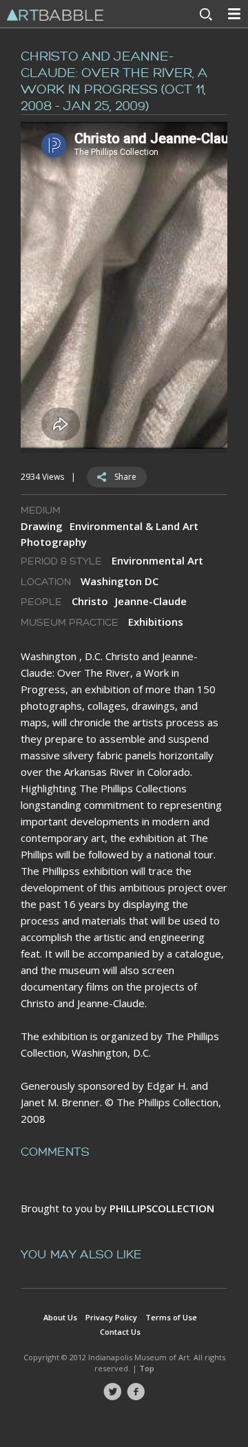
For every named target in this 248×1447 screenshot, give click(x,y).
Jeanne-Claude (151, 601)
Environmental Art (157, 560)
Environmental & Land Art (134, 526)
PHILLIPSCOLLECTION (162, 1208)
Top (146, 1368)
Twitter (112, 1392)
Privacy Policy (111, 1317)
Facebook (135, 1392)
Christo (90, 601)
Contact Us (120, 1332)
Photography (54, 542)
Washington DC (119, 581)
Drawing (42, 526)
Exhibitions (155, 622)
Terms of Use (171, 1317)
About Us (60, 1317)
